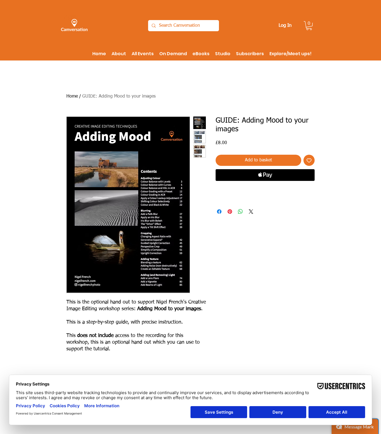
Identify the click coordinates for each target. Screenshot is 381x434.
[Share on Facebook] (219, 211)
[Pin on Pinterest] (229, 211)
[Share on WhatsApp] (240, 211)
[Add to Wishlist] (309, 160)
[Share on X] (251, 211)
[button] (309, 25)
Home (72, 96)
